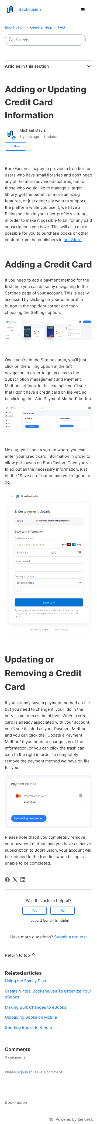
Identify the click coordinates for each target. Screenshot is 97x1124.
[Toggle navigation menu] (82, 9)
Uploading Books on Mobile (31, 1017)
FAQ (61, 27)
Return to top (18, 955)
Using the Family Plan (25, 980)
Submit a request (70, 936)
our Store (73, 239)
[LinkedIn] (22, 879)
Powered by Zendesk (74, 1119)
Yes (34, 910)
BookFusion (15, 27)
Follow (15, 146)
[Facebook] (7, 879)
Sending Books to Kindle (28, 1027)
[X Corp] (15, 879)
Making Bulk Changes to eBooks (35, 1007)
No (62, 910)
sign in (22, 1072)
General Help (41, 27)
